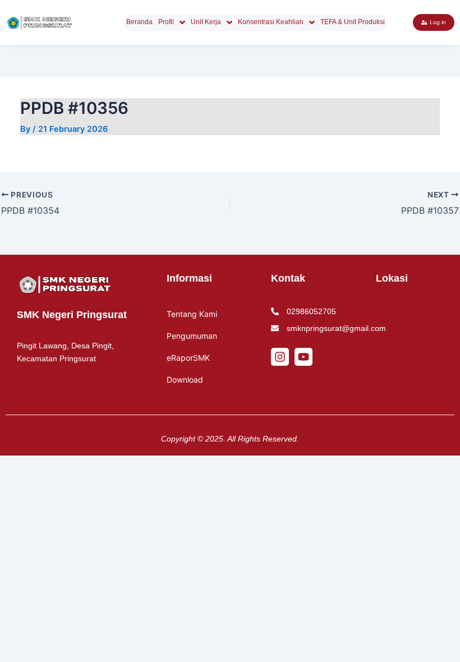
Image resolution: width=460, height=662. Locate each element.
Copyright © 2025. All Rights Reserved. (230, 438)
